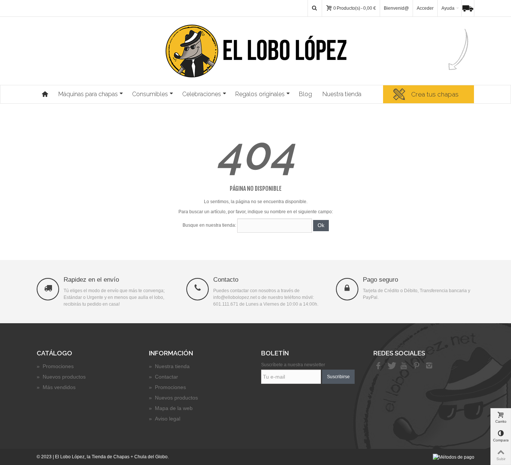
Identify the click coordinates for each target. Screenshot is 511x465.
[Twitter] (391, 366)
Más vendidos (56, 387)
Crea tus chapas (435, 94)
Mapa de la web (171, 408)
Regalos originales (260, 94)
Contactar (163, 377)
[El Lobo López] (255, 50)
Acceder (425, 8)
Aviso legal (164, 419)
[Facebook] (378, 366)
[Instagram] (429, 366)
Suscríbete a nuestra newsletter (293, 364)
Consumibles (150, 94)
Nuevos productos (61, 377)
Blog (305, 94)
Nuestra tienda (341, 94)
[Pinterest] (416, 366)
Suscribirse (338, 376)
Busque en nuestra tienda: (209, 225)
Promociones (55, 366)
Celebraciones (201, 94)
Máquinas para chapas (88, 94)
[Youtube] (404, 366)
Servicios (469, 8)
